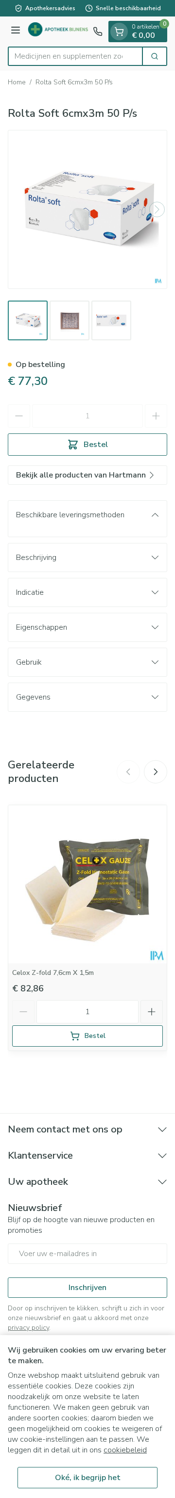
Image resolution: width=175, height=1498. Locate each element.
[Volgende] (157, 209)
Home (17, 82)
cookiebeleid (125, 1450)
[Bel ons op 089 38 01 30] (98, 31)
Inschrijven (87, 1287)
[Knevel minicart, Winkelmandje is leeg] (119, 31)
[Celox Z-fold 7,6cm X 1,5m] (87, 884)
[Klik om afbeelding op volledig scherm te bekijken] (87, 209)
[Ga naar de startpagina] (58, 31)
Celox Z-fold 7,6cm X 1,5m (53, 972)
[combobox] (75, 56)
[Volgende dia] (155, 771)
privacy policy (28, 1327)
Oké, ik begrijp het (88, 1477)
